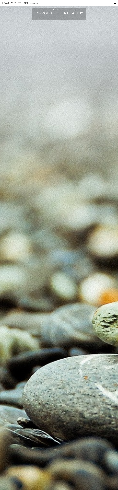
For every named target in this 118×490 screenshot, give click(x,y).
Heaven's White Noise (15, 3)
